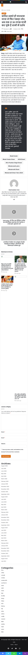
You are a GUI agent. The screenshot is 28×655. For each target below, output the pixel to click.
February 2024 (4, 543)
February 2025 (4, 512)
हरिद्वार (2, 632)
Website (3, 443)
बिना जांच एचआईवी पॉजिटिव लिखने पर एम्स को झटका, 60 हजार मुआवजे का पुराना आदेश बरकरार (7, 267)
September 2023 (5, 556)
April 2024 (3, 538)
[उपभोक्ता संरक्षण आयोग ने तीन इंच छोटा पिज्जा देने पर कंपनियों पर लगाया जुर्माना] (7, 279)
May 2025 (3, 504)
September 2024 (5, 525)
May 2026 (3, 473)
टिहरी (2, 593)
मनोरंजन (2, 614)
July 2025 (3, 499)
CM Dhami (22, 159)
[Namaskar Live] (14, 2)
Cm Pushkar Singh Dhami (14, 162)
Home (4, 10)
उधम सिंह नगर (4, 583)
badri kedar (14, 156)
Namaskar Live (7, 29)
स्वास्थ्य (2, 629)
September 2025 (5, 494)
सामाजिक (3, 624)
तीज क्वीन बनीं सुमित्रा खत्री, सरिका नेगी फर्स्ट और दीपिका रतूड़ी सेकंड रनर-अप (20, 396)
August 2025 (4, 496)
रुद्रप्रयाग (3, 619)
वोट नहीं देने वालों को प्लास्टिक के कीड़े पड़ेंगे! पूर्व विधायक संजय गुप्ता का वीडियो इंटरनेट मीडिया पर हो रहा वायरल (20, 267)
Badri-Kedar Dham (9, 159)
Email (3, 437)
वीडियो (2, 621)
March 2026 (4, 478)
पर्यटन (2, 603)
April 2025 (3, 507)
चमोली (2, 588)
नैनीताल (2, 601)
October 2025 (4, 491)
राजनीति (2, 616)
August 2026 (4, 465)
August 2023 (4, 558)
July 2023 (3, 561)
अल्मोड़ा (2, 572)
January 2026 (4, 484)
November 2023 (5, 550)
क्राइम (2, 585)
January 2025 (4, 514)
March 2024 (4, 540)
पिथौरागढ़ (3, 606)
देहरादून (2, 598)
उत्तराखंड (8, 10)
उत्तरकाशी (3, 575)
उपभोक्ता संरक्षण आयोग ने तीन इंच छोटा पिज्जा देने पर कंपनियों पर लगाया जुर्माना (7, 286)
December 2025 (5, 486)
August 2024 (4, 527)
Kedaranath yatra (14, 166)
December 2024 (5, 517)
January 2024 (4, 545)
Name (3, 432)
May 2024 (3, 535)
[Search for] (26, 2)
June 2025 (3, 502)
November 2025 (5, 489)
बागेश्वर (2, 611)
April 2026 (3, 476)
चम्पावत (2, 590)
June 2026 (3, 471)
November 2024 (5, 520)
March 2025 (4, 509)
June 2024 (3, 532)
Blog (2, 570)
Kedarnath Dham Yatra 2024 (14, 173)
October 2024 (4, 522)
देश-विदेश (3, 595)
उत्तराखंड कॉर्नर (4, 580)
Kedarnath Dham (14, 169)
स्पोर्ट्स (2, 626)
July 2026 (3, 468)
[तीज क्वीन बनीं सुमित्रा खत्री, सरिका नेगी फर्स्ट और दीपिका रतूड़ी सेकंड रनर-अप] (21, 334)
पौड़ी (2, 608)
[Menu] (2, 2)
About (16, 644)
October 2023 (4, 553)
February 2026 (4, 481)
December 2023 (5, 548)
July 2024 (3, 530)
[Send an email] (10, 29)
